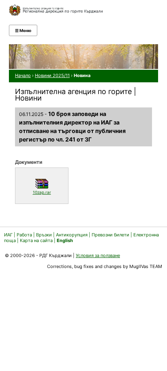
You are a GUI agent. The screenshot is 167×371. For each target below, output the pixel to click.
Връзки (44, 235)
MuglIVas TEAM (145, 266)
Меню (23, 30)
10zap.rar (48, 192)
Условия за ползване (98, 255)
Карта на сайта (36, 240)
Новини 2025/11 (52, 75)
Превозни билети (110, 235)
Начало (23, 75)
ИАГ (8, 235)
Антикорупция (72, 235)
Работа (24, 235)
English (65, 240)
